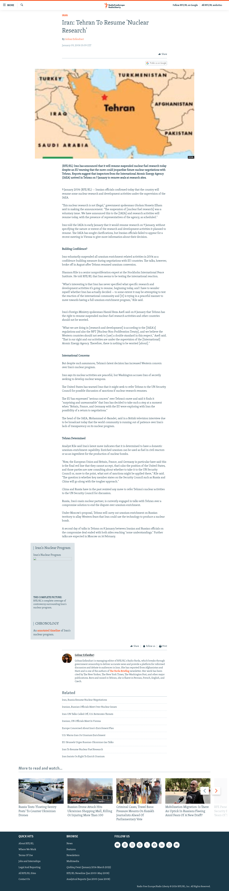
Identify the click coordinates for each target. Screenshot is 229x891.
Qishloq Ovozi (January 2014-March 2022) (89, 867)
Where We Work (27, 849)
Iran (65, 15)
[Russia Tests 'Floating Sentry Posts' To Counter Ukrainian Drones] (41, 791)
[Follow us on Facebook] (154, 845)
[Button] (162, 54)
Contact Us (24, 879)
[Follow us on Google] (140, 845)
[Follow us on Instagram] (132, 845)
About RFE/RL (26, 844)
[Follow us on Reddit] (125, 845)
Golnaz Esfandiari (74, 39)
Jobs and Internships (30, 861)
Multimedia (73, 861)
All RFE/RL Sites (27, 873)
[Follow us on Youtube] (117, 845)
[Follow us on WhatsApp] (169, 845)
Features (71, 849)
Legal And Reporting (30, 867)
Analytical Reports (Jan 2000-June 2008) (88, 879)
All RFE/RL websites (212, 5)
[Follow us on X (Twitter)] (147, 845)
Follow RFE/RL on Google (185, 5)
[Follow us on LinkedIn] (162, 845)
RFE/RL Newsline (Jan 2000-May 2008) (88, 873)
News (70, 844)
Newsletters (73, 855)
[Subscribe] (176, 845)
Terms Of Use (26, 855)
